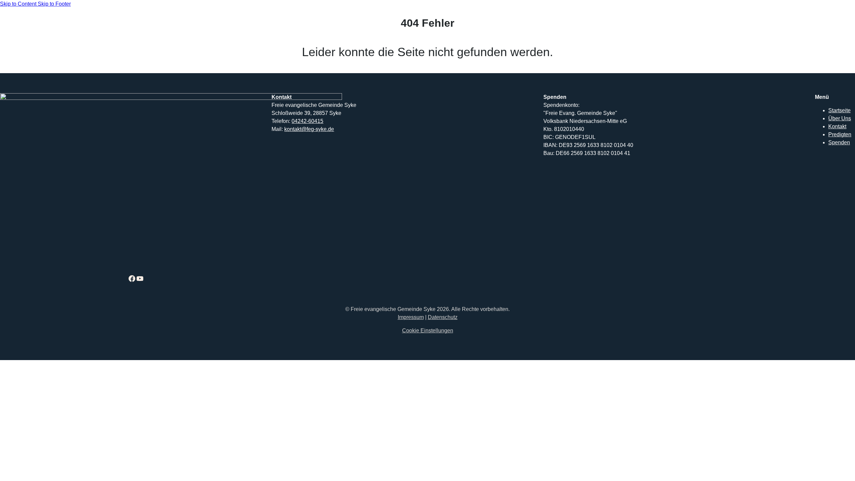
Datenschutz (443, 317)
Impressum (411, 317)
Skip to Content (19, 4)
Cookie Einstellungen (427, 330)
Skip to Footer (54, 4)
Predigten (839, 134)
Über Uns (839, 118)
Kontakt (837, 126)
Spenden (839, 142)
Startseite (839, 110)
